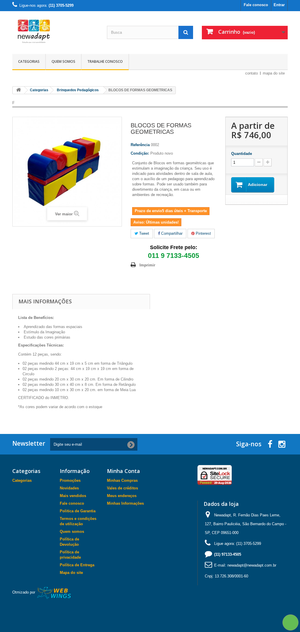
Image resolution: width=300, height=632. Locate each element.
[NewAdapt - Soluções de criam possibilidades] (55, 31)
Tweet (143, 233)
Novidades (69, 488)
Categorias (29, 61)
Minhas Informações (125, 503)
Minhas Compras (122, 480)
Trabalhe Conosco (105, 61)
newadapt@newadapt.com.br (251, 565)
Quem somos (63, 61)
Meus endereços (122, 496)
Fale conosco (256, 5)
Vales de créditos (122, 488)
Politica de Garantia (78, 511)
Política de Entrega (77, 565)
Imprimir (147, 265)
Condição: (140, 153)
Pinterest (203, 233)
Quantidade (241, 153)
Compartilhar (171, 233)
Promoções (70, 480)
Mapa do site (71, 572)
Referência (140, 145)
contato (251, 73)
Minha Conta (123, 470)
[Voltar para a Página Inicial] (18, 90)
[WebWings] (54, 592)
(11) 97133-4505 (227, 554)
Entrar (279, 5)
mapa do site (274, 73)
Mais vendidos (73, 496)
